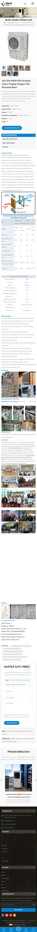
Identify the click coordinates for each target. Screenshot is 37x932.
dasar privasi (4, 890)
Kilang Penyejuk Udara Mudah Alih (12, 648)
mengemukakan (11, 723)
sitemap (3, 887)
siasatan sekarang (10, 128)
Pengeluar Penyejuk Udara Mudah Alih (21, 646)
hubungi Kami (5, 878)
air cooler (4, 845)
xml (2, 884)
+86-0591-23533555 (10, 824)
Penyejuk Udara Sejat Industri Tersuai (13, 654)
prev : (4, 731)
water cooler (5, 861)
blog (29, 922)
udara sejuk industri (8, 143)
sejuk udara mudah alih (9, 139)
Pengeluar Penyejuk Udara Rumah (12, 659)
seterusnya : (6, 738)
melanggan (18, 910)
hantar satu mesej (18, 929)
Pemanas (5, 147)
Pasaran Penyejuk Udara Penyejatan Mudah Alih (15, 657)
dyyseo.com (23, 922)
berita (3, 881)
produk (3, 875)
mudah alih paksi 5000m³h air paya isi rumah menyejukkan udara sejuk (18, 795)
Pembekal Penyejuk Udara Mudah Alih (13, 651)
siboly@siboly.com (9, 821)
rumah (3, 872)
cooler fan (4, 851)
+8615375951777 (9, 827)
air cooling (4, 848)
